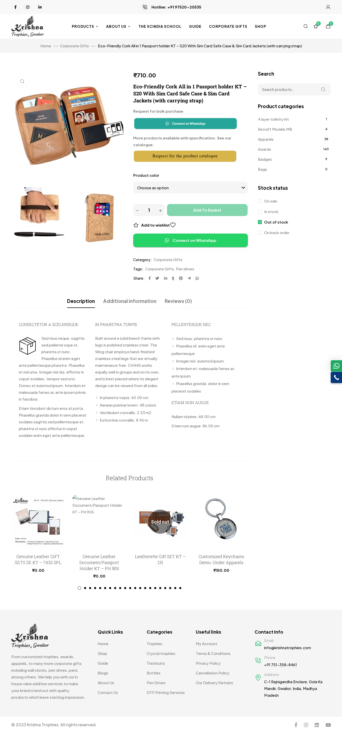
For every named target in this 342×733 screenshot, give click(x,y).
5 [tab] (100, 588)
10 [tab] (125, 588)
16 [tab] (155, 588)
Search (323, 89)
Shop (260, 26)
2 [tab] (85, 588)
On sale (270, 201)
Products (83, 26)
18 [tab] (165, 588)
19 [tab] (170, 588)
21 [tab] (180, 588)
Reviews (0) (178, 301)
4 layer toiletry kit (273, 119)
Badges (265, 159)
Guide (195, 26)
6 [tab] (105, 588)
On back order (276, 232)
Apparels (266, 139)
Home (45, 45)
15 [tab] (150, 588)
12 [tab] (135, 588)
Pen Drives (156, 682)
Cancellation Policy (212, 672)
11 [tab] (130, 588)
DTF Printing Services (166, 692)
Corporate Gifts (228, 26)
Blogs (103, 672)
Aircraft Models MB (275, 129)
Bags (262, 169)
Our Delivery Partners (214, 682)
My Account (206, 643)
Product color (146, 175)
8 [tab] (115, 588)
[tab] (81, 301)
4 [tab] (95, 588)
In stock (270, 211)
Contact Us (108, 692)
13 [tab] (140, 588)
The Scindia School (160, 26)
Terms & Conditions (213, 653)
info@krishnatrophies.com (287, 647)
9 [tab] (120, 588)
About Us (116, 26)
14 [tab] (145, 588)
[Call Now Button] (336, 377)
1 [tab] (79, 588)
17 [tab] (160, 588)
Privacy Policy (208, 663)
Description (81, 301)
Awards (264, 149)
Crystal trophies (161, 653)
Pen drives (185, 268)
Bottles (153, 672)
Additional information (129, 301)
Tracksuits (156, 663)
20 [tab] (175, 588)
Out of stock (275, 222)
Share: (138, 278)
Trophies (154, 643)
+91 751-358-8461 (280, 664)
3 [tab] (90, 588)
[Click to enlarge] (22, 81)
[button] (336, 366)
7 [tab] (110, 588)
